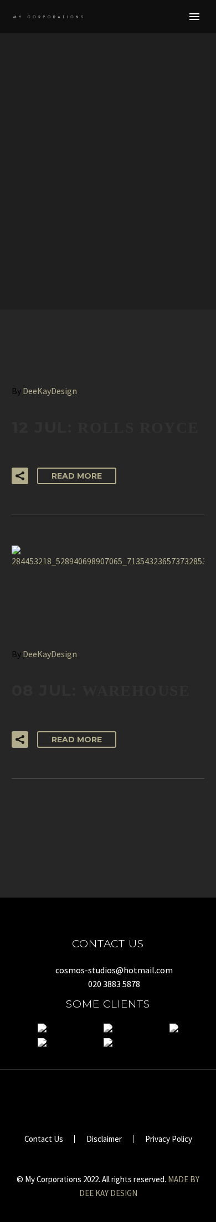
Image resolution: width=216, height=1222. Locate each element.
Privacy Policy (168, 1139)
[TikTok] (115, 1099)
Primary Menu (194, 16)
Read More (77, 476)
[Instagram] (100, 1099)
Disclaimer (104, 1139)
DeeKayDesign (50, 390)
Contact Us (43, 1139)
